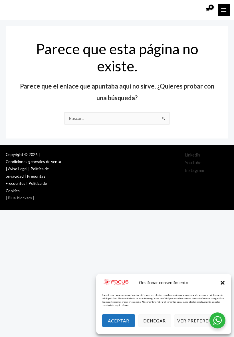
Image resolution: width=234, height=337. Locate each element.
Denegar (154, 320)
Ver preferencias (199, 320)
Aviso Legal (17, 168)
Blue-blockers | (20, 197)
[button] (222, 283)
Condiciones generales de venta (33, 161)
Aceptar (118, 320)
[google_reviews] (218, 170)
